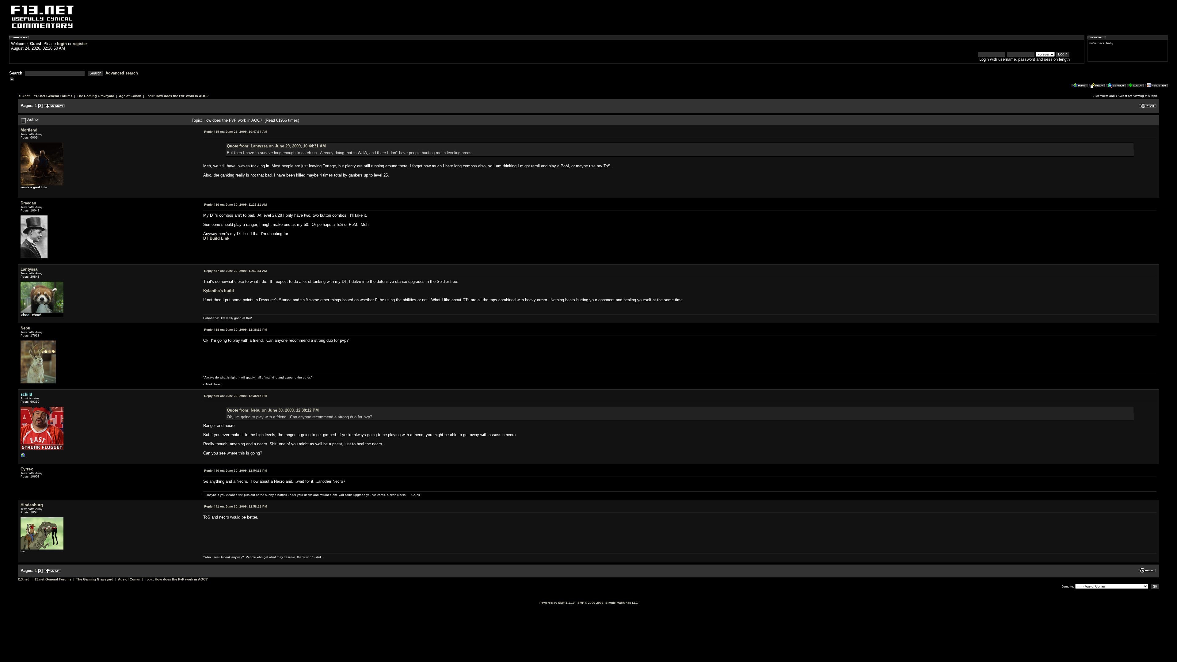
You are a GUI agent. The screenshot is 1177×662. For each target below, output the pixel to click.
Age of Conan (130, 96)
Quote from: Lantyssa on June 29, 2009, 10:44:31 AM (276, 146)
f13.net (24, 96)
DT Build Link (216, 238)
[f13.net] (23, 456)
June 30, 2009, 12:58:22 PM (235, 506)
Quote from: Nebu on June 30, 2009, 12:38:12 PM (273, 410)
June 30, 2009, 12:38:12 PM (235, 329)
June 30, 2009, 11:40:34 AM (235, 270)
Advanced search (121, 73)
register (80, 43)
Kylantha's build (218, 290)
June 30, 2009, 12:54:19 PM (235, 470)
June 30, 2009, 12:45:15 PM (235, 396)
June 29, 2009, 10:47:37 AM (235, 131)
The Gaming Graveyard (95, 96)
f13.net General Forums (53, 96)
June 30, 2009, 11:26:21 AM (235, 204)
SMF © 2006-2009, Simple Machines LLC (607, 602)
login (62, 43)
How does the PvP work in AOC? (182, 96)
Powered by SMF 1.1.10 (557, 602)
